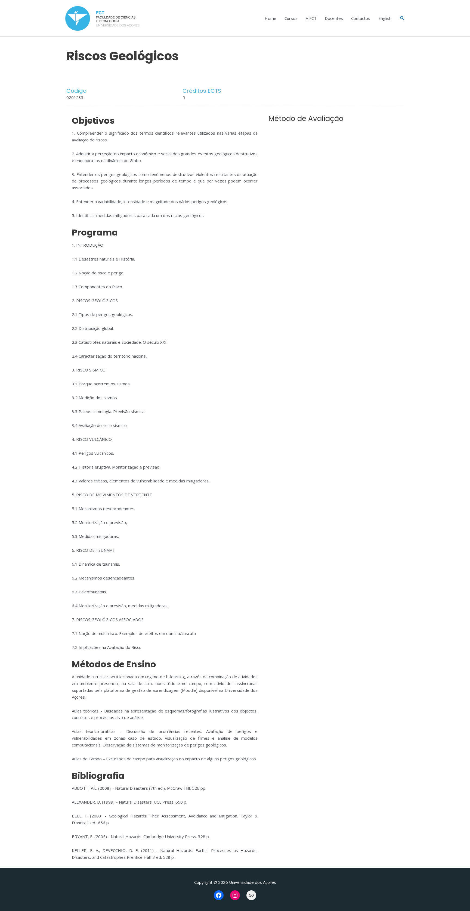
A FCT (311, 18)
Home (270, 18)
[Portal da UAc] (251, 895)
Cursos (291, 18)
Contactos (360, 18)
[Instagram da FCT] (235, 895)
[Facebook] (219, 895)
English (384, 18)
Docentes (334, 18)
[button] (402, 18)
